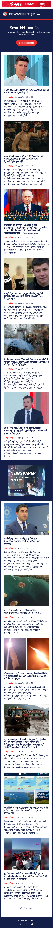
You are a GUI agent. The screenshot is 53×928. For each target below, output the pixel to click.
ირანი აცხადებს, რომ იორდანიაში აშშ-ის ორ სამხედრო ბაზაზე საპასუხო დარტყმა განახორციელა (25, 676)
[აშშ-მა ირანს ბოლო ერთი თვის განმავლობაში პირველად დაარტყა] (26, 590)
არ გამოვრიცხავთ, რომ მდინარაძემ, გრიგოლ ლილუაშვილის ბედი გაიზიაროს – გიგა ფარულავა (26, 430)
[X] (26, 924)
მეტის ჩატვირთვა (26, 908)
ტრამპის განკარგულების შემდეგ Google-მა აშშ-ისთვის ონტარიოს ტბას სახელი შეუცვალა (26, 810)
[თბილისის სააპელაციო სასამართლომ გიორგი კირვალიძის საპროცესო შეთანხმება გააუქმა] (26, 136)
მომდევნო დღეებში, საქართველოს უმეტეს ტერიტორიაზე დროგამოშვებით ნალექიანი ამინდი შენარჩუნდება (26, 362)
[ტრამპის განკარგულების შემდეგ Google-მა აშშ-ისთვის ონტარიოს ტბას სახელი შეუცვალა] (26, 788)
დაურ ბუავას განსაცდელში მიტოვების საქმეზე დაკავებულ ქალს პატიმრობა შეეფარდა (23, 296)
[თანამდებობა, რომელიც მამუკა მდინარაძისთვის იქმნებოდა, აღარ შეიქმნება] (26, 519)
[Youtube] (32, 924)
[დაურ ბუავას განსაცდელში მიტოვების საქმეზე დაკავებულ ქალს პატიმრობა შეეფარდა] (26, 274)
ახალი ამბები (9, 97)
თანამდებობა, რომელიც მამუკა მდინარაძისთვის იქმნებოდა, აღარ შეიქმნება (22, 541)
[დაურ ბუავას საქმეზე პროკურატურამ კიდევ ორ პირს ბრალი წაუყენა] (26, 70)
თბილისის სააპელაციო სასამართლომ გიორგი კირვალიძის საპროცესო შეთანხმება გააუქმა (24, 159)
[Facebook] (20, 924)
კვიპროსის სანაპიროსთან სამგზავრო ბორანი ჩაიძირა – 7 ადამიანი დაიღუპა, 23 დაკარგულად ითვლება (25, 876)
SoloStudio (31, 920)
